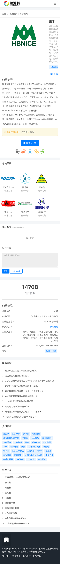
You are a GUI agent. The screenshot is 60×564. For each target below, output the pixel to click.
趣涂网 (24, 132)
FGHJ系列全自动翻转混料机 (17, 477)
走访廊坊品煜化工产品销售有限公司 (21, 370)
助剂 (48, 351)
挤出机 (8, 482)
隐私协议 (27, 556)
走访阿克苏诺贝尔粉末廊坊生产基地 (21, 386)
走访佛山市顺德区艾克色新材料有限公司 (23, 411)
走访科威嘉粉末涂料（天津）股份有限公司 (24, 391)
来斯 (32, 132)
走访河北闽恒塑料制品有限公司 (19, 401)
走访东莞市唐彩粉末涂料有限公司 (21, 416)
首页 (4, 14)
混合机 (8, 498)
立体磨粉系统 (11, 513)
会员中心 (37, 556)
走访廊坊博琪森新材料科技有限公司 (21, 396)
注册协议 (16, 556)
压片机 (8, 492)
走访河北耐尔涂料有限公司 (17, 406)
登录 (6, 271)
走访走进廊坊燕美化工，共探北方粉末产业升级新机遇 (29, 381)
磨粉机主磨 (10, 503)
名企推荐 (13, 14)
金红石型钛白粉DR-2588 (17, 523)
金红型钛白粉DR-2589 (15, 518)
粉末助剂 (24, 14)
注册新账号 (16, 271)
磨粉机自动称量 (12, 508)
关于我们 (6, 556)
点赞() (31, 142)
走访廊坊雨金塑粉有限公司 (17, 375)
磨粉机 (8, 487)
